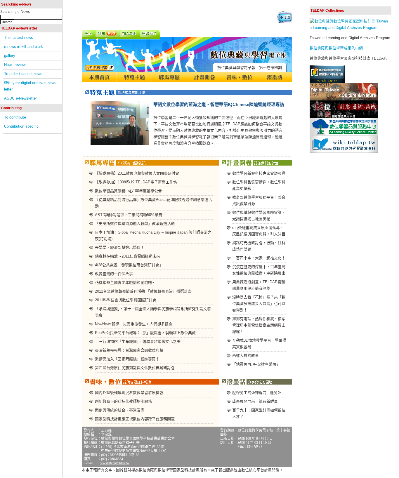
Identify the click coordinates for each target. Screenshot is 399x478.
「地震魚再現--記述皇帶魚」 (256, 364)
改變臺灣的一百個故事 (114, 274)
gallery (9, 55)
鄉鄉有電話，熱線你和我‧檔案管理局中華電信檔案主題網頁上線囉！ (258, 325)
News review (14, 64)
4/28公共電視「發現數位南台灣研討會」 (129, 265)
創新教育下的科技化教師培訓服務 (123, 401)
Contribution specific (21, 126)
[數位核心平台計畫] (327, 81)
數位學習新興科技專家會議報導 (258, 173)
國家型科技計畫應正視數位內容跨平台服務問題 (135, 419)
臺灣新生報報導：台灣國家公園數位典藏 (129, 350)
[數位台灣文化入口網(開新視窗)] (344, 99)
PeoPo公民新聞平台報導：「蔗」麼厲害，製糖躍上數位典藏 (145, 333)
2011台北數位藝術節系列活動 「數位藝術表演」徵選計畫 (143, 291)
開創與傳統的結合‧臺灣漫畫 (119, 410)
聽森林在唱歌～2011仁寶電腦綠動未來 (127, 256)
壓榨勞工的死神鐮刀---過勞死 (256, 392)
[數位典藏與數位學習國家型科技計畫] (350, 27)
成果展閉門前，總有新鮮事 (255, 401)
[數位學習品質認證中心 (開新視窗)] (344, 134)
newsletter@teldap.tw (114, 463)
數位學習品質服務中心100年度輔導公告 (128, 191)
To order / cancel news (23, 74)
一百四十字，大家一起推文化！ (258, 258)
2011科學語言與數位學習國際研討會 (125, 300)
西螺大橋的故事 (245, 355)
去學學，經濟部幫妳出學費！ (119, 247)
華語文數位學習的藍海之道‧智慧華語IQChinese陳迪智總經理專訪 (218, 104)
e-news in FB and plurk (23, 46)
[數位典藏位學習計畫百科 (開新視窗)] (344, 152)
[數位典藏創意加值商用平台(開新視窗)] (344, 116)
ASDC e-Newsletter (20, 98)
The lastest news (18, 37)
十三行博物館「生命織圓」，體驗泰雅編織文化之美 (138, 341)
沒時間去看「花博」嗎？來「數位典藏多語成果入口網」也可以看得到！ (258, 303)
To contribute (15, 117)
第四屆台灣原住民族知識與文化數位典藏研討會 (135, 368)
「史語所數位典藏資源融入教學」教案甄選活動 (135, 223)
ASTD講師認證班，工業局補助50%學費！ (130, 215)
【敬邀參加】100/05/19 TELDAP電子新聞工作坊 (136, 182)
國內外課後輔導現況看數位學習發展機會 (129, 392)
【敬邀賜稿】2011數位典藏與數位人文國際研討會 (137, 173)
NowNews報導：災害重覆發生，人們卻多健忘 (133, 324)
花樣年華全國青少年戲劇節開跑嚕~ (124, 282)
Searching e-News (15, 12)
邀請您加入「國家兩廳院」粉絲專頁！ (127, 359)
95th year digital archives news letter (30, 86)
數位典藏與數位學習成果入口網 (336, 48)
